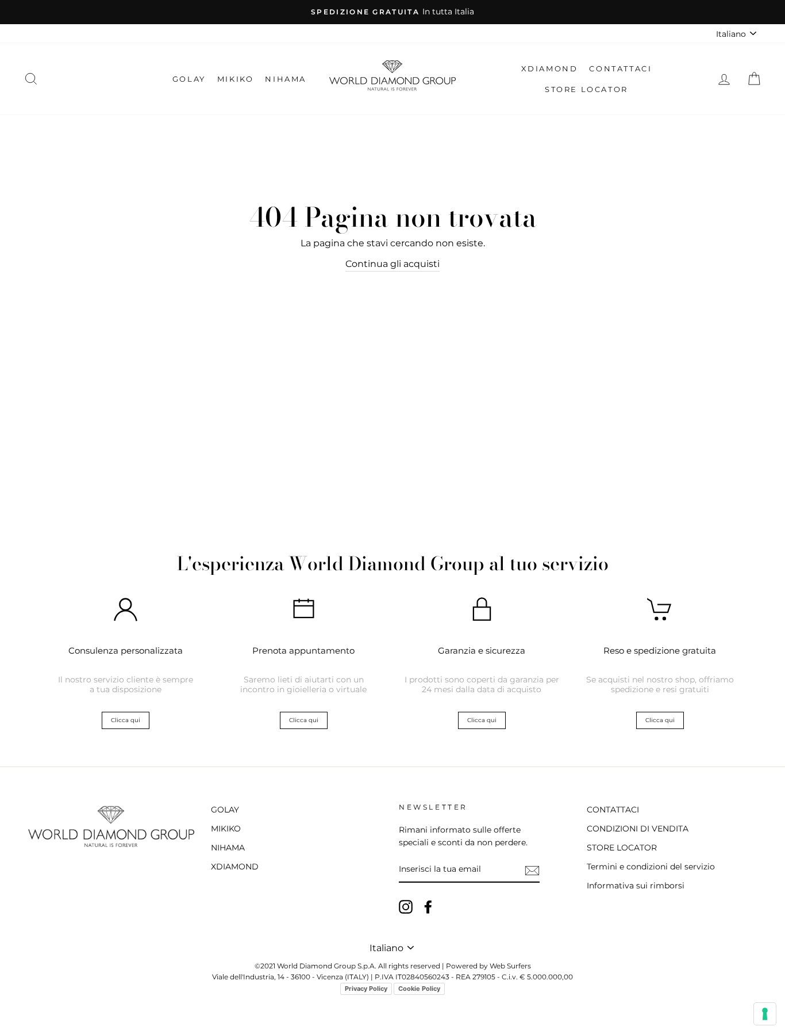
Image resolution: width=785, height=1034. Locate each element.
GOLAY (189, 78)
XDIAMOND (549, 68)
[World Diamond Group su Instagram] (406, 907)
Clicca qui (125, 720)
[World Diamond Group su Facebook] (428, 907)
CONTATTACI (620, 68)
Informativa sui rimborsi (635, 885)
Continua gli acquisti (392, 263)
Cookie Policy (419, 989)
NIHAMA (285, 78)
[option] (392, 12)
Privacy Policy (366, 989)
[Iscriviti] (532, 870)
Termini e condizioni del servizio (651, 866)
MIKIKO (235, 78)
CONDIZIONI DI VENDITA (637, 828)
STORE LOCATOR (586, 89)
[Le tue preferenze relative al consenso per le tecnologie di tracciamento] (765, 1014)
